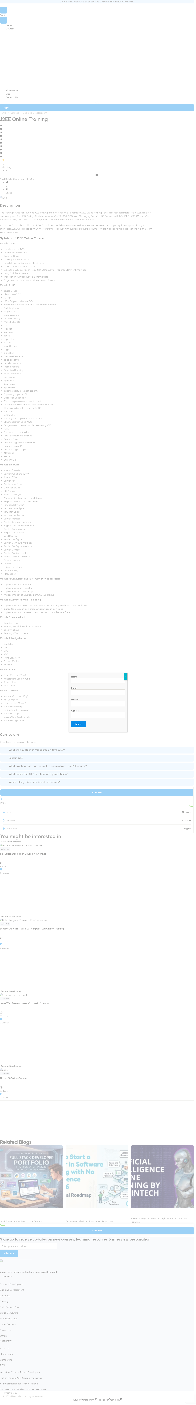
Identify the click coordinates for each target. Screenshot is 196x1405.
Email (74, 688)
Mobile (74, 699)
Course (75, 710)
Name (74, 676)
